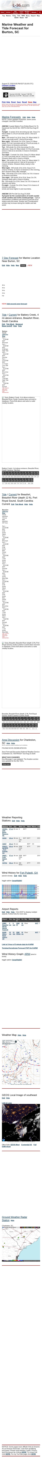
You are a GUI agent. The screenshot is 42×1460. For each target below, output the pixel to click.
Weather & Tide (27, 12)
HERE (24, 1452)
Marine (8, 16)
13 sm (10, 933)
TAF (26, 17)
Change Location (8, 85)
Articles (8, 12)
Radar (22, 17)
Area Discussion (10, 740)
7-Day (14, 16)
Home (2, 12)
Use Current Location (8, 88)
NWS (23, 16)
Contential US (26, 1145)
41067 (4, 844)
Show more (6, 764)
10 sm (22, 924)
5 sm (10, 924)
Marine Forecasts (11, 117)
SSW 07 (17, 924)
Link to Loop (7, 1103)
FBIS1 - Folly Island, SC (4, 858)
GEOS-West (15, 1145)
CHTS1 (4, 863)
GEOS (16, 17)
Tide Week (10, 324)
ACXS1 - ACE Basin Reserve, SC (5, 832)
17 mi (11, 829)
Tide (18, 16)
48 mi (11, 863)
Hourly (23, 265)
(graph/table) (17, 881)
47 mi (11, 855)
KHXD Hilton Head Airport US (4, 936)
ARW (27, 954)
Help (33, 117)
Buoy (28, 16)
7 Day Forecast (10, 258)
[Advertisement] (21, 59)
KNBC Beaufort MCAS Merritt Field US (5, 926)
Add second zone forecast (17, 304)
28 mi (11, 846)
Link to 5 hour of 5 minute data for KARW (18, 944)
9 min (14, 924)
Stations (5, 826)
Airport (33, 16)
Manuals (34, 12)
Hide (28, 117)
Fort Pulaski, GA (29, 872)
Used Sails (21, 12)
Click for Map (5, 335)
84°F (36, 923)
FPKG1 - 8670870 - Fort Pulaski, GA (5, 850)
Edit (24, 117)
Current (13, 314)
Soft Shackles (15, 12)
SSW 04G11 (18, 933)
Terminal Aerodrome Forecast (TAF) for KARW (20, 948)
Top (3, 16)
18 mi (11, 838)
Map (38, 16)
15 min (14, 933)
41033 (4, 838)
